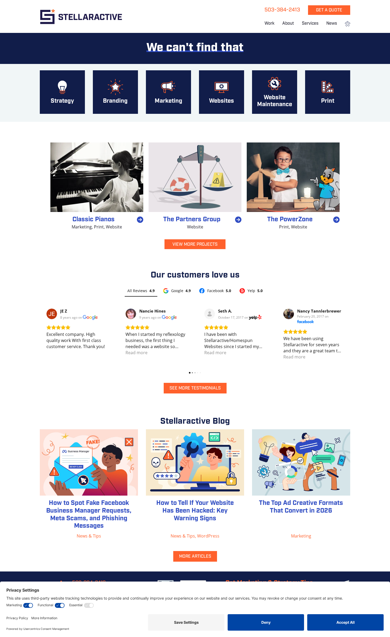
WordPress (208, 536)
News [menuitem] (331, 23)
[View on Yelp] (209, 314)
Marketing (82, 227)
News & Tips (89, 536)
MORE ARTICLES (195, 556)
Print (99, 227)
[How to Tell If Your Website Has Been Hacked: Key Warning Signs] (195, 462)
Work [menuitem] (269, 23)
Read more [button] (136, 353)
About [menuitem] (288, 23)
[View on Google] (51, 314)
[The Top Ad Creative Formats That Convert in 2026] (301, 462)
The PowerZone (290, 219)
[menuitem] (345, 24)
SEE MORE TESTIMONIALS (195, 388)
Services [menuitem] (310, 23)
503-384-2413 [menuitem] (282, 10)
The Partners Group (191, 219)
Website (114, 227)
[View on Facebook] (288, 314)
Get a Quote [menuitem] (329, 10)
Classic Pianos (93, 219)
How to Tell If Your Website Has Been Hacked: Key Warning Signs (195, 511)
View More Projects (195, 244)
